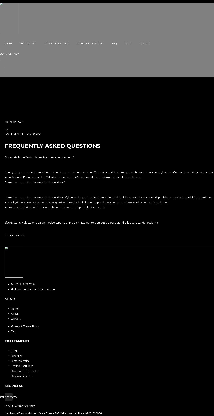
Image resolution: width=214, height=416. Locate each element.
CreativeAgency (25, 405)
